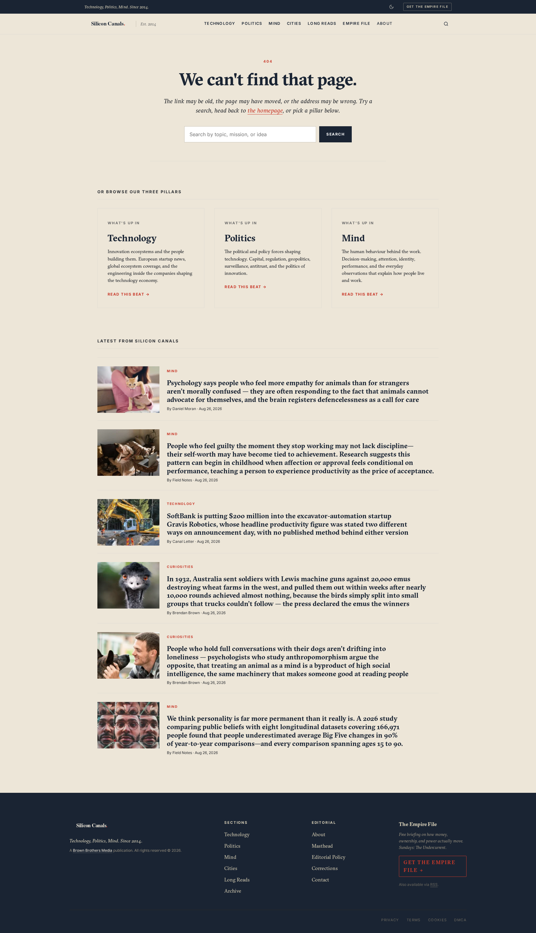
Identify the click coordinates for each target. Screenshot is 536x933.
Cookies (437, 920)
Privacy (390, 920)
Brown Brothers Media (92, 850)
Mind (274, 23)
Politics (252, 23)
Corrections (325, 868)
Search (335, 134)
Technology (219, 23)
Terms (414, 920)
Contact (320, 880)
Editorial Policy (329, 857)
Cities (294, 23)
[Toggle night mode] (391, 7)
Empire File (356, 23)
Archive (232, 891)
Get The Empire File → (429, 866)
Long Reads (322, 23)
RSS (434, 884)
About (384, 23)
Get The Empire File (427, 6)
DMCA (460, 920)
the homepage (265, 110)
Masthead (322, 846)
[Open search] (446, 23)
